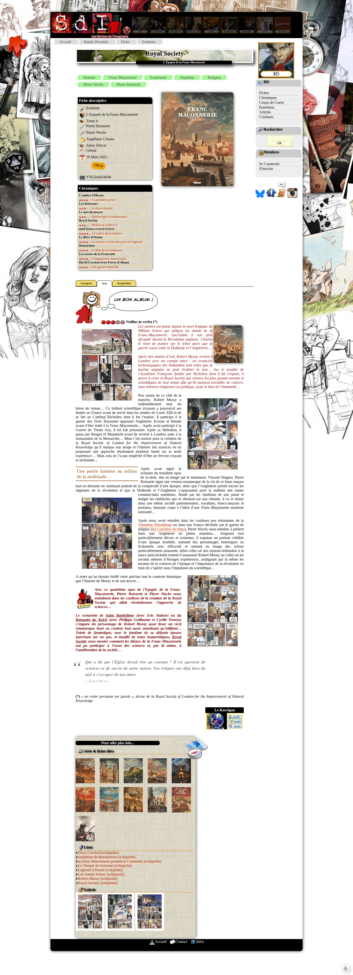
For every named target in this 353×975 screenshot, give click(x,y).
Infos (200, 942)
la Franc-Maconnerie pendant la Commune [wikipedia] (119, 861)
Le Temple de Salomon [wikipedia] (105, 866)
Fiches (264, 93)
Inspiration (124, 283)
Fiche (125, 42)
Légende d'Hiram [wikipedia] (100, 870)
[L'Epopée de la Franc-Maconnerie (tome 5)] (181, 770)
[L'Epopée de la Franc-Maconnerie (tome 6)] (85, 799)
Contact (181, 942)
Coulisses (266, 117)
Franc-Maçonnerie (123, 77)
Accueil (65, 42)
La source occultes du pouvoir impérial (116, 242)
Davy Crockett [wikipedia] (98, 853)
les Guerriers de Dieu (168, 529)
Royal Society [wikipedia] (98, 883)
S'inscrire (266, 169)
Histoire (89, 77)
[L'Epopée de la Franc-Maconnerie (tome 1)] (85, 770)
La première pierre (103, 200)
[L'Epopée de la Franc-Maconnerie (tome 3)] (133, 770)
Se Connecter (269, 164)
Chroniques (268, 98)
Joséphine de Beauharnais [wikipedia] (106, 857)
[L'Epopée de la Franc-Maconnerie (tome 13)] (85, 828)
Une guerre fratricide (104, 267)
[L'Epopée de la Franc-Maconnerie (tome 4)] (157, 770)
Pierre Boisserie (128, 84)
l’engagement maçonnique (108, 258)
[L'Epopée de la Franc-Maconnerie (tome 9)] (157, 799)
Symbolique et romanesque (109, 216)
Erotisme (148, 42)
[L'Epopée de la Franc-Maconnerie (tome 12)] (181, 799)
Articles (265, 112)
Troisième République (155, 525)
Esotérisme (158, 77)
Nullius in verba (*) (104, 225)
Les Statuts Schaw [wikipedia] (101, 874)
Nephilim (187, 77)
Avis (104, 283)
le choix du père (102, 208)
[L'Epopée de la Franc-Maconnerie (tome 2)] (109, 770)
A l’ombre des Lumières (106, 233)
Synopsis (86, 283)
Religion (214, 77)
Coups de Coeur (271, 102)
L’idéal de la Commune (106, 250)
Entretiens (266, 107)
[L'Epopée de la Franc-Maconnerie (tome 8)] (133, 799)
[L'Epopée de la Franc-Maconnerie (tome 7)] (109, 799)
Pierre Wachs (93, 84)
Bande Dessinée (96, 42)
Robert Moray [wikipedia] (98, 878)
